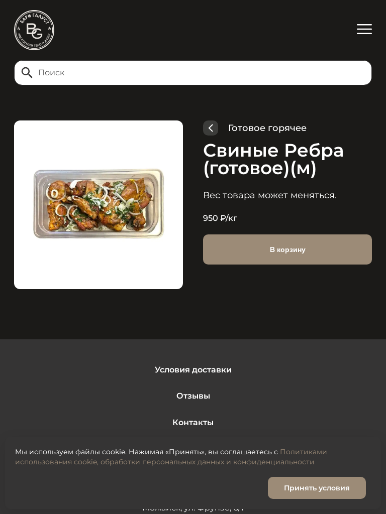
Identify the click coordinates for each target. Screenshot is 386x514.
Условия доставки (193, 369)
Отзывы (193, 396)
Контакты (193, 422)
